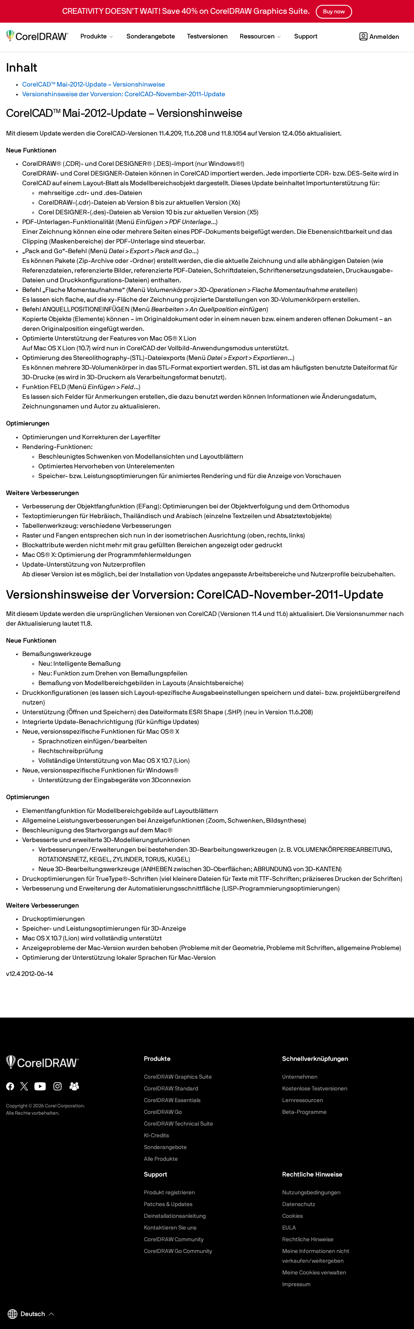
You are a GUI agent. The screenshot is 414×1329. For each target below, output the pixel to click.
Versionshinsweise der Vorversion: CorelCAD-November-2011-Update (123, 94)
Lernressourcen (302, 1100)
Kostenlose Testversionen (314, 1089)
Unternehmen (299, 1077)
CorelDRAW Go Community (178, 1251)
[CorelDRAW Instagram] (57, 1086)
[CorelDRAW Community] (74, 1086)
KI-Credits (156, 1136)
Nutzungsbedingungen (311, 1193)
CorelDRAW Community (174, 1239)
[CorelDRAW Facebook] (10, 1086)
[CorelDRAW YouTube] (40, 1086)
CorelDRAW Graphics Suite (178, 1077)
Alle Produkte (161, 1159)
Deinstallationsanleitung (175, 1216)
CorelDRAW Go (163, 1112)
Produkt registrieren (169, 1193)
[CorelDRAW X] (24, 1086)
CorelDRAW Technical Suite (178, 1124)
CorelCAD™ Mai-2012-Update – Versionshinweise (93, 84)
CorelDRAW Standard (171, 1089)
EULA (289, 1228)
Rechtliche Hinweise (308, 1239)
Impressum (296, 1284)
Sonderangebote (165, 1147)
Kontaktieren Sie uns (170, 1228)
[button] (97, 37)
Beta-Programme (304, 1112)
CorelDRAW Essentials (172, 1100)
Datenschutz (298, 1204)
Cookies (292, 1216)
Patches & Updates (168, 1204)
